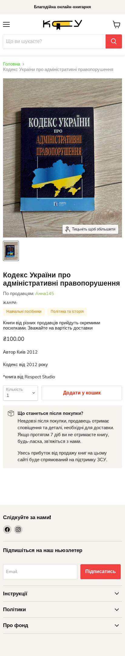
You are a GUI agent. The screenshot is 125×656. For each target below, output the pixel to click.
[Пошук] (114, 41)
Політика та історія (67, 311)
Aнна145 (44, 294)
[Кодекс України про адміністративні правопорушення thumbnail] (11, 251)
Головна (11, 64)
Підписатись (100, 571)
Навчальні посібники (24, 311)
